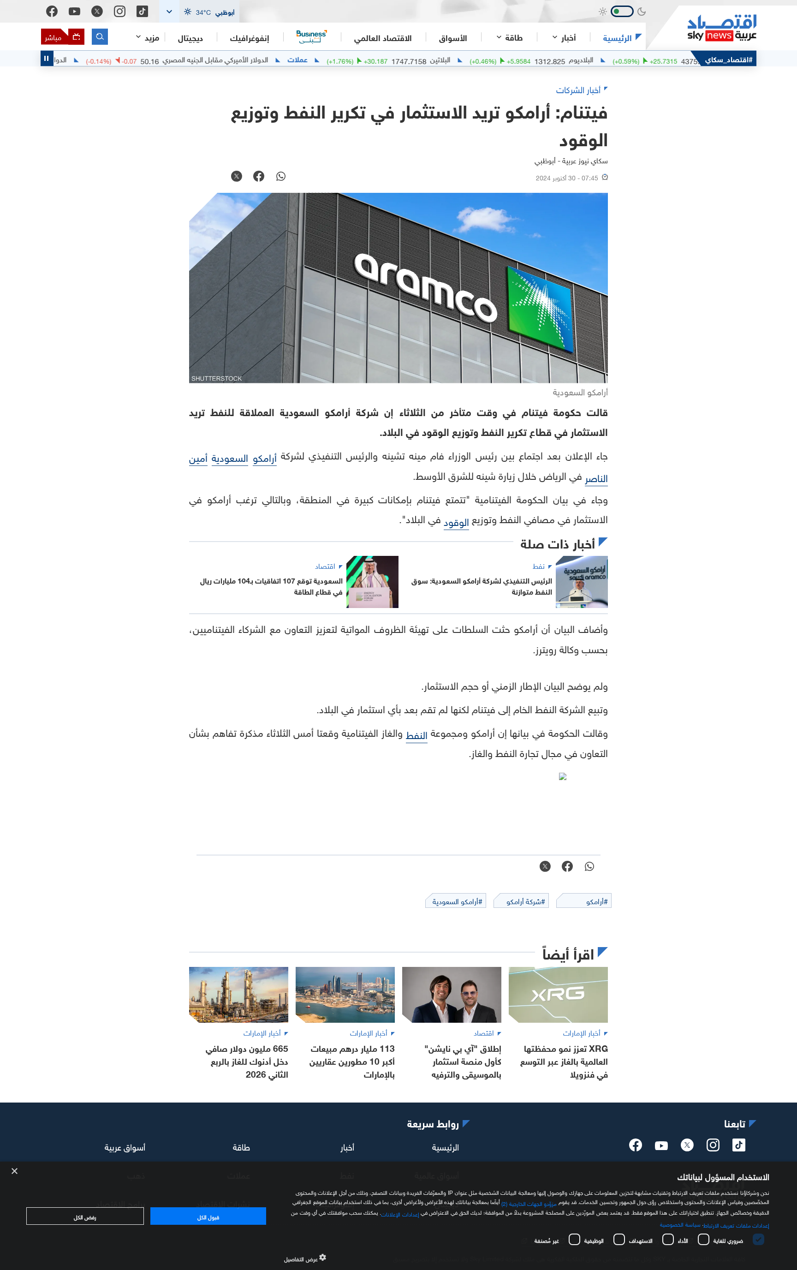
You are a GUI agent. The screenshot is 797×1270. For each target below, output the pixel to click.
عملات (343, 58)
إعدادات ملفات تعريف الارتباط (736, 1224)
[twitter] (687, 1147)
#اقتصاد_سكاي (729, 58)
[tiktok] (738, 1147)
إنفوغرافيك (249, 37)
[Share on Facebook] (259, 177)
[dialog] (398, 1216)
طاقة (241, 1145)
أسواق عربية (125, 1145)
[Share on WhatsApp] (281, 177)
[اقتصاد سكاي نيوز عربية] (701, 28)
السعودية (230, 456)
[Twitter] (97, 11)
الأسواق (453, 37)
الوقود (456, 521)
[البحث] (100, 37)
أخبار (347, 1145)
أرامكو (265, 456)
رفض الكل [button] (85, 1216)
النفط (417, 734)
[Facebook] (52, 11)
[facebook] (635, 1147)
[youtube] (661, 1146)
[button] (199, 11)
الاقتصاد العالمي (383, 37)
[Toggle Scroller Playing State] (47, 58)
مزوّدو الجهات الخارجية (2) (529, 1202)
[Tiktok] (142, 11)
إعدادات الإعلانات (400, 1213)
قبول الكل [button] (208, 1216)
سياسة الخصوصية (680, 1223)
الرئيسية (617, 37)
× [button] (15, 1171)
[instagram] (713, 1147)
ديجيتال (190, 37)
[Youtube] (74, 11)
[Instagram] (119, 11)
